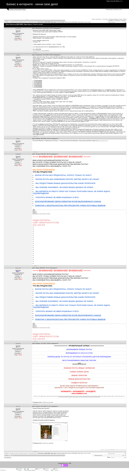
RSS (121, 1)
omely (18, 55)
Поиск (120, 19)
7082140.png (45, 402)
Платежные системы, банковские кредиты (18, 22)
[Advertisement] (59, 15)
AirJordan (18, 28)
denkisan (18, 343)
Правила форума (113, 19)
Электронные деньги (32, 22)
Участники (105, 19)
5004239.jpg (45, 443)
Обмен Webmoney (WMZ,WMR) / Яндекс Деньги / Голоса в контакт (51, 22)
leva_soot (18, 268)
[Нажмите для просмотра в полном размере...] (50, 440)
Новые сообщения (96, 19)
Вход (24, 9)
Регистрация (18, 9)
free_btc (18, 406)
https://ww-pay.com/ (102, 140)
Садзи (18, 138)
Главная (11, 9)
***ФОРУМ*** (6, 22)
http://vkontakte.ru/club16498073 (41, 50)
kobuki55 (18, 154)
